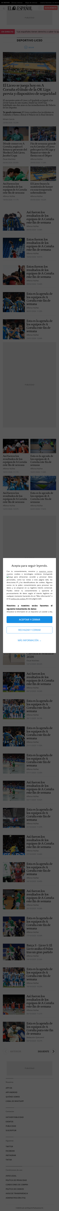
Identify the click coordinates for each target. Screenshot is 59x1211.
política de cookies (18, 599)
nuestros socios (45, 571)
